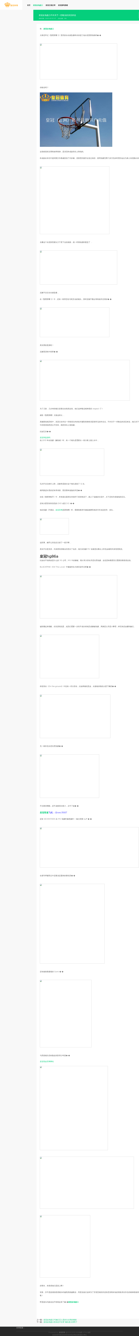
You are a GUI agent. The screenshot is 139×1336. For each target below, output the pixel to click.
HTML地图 (86, 1332)
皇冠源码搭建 (63, 5)
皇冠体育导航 (56, 1335)
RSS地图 (79, 1332)
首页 (28, 5)
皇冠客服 (78, 1335)
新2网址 (84, 1335)
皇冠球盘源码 (45, 437)
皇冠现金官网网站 (47, 1061)
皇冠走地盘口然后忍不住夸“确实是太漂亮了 (60, 1322)
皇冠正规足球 (50, 5)
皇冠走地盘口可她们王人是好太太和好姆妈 (60, 1320)
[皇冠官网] (11, 5)
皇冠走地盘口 (38, 5)
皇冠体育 (64, 1335)
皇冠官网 (58, 510)
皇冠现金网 (71, 1335)
